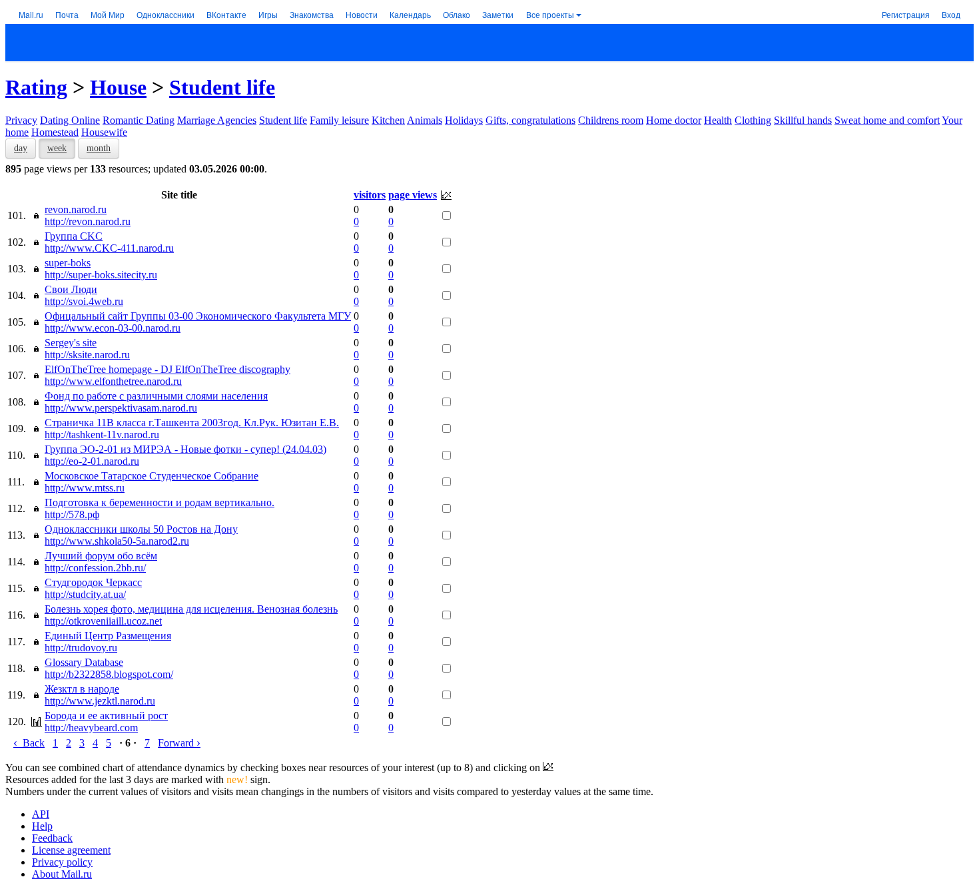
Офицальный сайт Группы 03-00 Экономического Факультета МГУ (198, 316)
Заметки (497, 14)
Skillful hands (803, 120)
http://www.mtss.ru (85, 487)
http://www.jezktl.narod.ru (100, 701)
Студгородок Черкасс (93, 582)
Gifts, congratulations (530, 120)
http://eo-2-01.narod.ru (92, 461)
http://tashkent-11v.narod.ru (102, 434)
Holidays (464, 120)
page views (412, 194)
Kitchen (388, 120)
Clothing (753, 120)
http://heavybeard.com (91, 727)
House (118, 87)
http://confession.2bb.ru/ (95, 567)
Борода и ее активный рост (106, 715)
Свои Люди (71, 289)
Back (29, 742)
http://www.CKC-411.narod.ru (109, 248)
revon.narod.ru (76, 209)
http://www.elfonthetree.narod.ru (113, 381)
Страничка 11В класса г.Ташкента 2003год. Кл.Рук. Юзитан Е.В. (192, 422)
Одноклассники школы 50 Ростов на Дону (141, 529)
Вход (951, 14)
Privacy (21, 120)
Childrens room (610, 120)
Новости (362, 14)
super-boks (68, 262)
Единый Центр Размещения (108, 635)
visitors (370, 194)
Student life (222, 87)
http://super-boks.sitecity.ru (101, 274)
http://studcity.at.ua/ (85, 594)
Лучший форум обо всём (101, 555)
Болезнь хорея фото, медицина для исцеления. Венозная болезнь (191, 609)
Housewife (104, 132)
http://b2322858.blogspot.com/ (109, 674)
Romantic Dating (138, 120)
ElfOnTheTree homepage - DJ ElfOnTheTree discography (167, 369)
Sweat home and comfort (887, 120)
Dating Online (70, 120)
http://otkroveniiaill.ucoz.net (103, 621)
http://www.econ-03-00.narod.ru (112, 328)
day (20, 148)
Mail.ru (31, 14)
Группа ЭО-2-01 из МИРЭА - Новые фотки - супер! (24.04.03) (185, 449)
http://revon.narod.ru (88, 221)
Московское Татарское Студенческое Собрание (151, 475)
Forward (179, 742)
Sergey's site (71, 342)
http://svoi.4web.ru (84, 301)
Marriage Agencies (216, 120)
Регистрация (906, 14)
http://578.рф (72, 514)
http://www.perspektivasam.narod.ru (121, 408)
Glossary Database (84, 662)
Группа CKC (74, 236)
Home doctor (673, 120)
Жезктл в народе (82, 689)
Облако (456, 14)
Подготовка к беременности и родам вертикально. (159, 502)
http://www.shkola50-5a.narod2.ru (117, 541)
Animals (424, 120)
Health (718, 120)
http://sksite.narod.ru (87, 354)
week (57, 148)
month (99, 148)
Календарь (410, 14)
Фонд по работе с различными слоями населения (156, 396)
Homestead (55, 132)
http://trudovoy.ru (81, 647)
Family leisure (339, 120)
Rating (36, 87)
